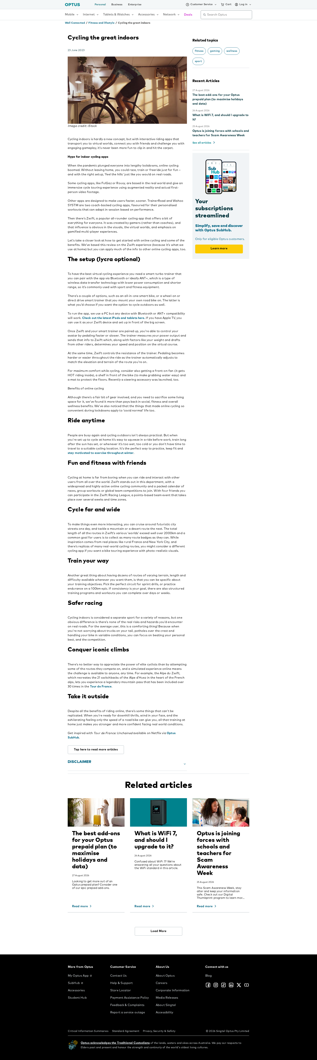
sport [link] (198, 61)
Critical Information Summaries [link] (88, 1031)
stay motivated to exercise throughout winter (101, 453)
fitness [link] (199, 51)
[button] (127, 764)
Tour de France (101, 686)
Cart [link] (228, 4)
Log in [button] (243, 4)
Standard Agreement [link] (125, 1031)
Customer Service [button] (201, 4)
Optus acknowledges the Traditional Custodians (115, 1042)
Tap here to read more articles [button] (96, 749)
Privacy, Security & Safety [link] (159, 1031)
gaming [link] (215, 51)
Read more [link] (80, 906)
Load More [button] (158, 931)
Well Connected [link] (75, 23)
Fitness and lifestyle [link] (101, 23)
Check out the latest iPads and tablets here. (113, 318)
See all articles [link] (201, 143)
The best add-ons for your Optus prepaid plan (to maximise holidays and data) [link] (217, 99)
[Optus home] (72, 4)
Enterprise (135, 4)
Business (116, 4)
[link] (86, 975)
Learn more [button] (219, 248)
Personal (100, 4)
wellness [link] (231, 51)
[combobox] (229, 15)
